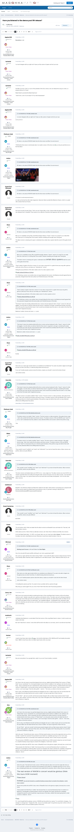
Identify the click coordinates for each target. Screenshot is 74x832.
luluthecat (8, 485)
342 (9, 237)
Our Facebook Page (25, 11)
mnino (8, 158)
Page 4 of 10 (38, 31)
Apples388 (8, 37)
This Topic (65, 7)
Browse (4, 7)
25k (9, 49)
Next (29, 31)
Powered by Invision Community (37, 829)
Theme (31, 828)
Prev (6, 31)
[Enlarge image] (56, 145)
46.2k (9, 605)
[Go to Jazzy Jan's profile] (8, 597)
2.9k (9, 171)
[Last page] (32, 32)
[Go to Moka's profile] (8, 438)
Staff (9, 11)
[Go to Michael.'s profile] (4, 25)
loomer (8, 635)
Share (58, 25)
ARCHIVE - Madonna (19, 26)
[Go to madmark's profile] (8, 620)
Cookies (43, 828)
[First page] (3, 32)
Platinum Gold (8, 134)
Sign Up (69, 2)
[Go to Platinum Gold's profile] (8, 139)
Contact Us (37, 828)
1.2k (9, 628)
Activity (10, 7)
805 (9, 392)
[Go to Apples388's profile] (8, 42)
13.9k (9, 717)
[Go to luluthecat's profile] (8, 490)
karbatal (8, 61)
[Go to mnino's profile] (8, 163)
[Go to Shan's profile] (8, 230)
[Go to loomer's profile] (8, 640)
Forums (3, 11)
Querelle (8, 380)
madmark (8, 615)
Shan (8, 225)
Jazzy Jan (8, 592)
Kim (8, 705)
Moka (8, 433)
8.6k (9, 648)
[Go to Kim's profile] (8, 710)
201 (9, 497)
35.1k (9, 74)
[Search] (71, 8)
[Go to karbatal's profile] (8, 66)
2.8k (9, 146)
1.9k (9, 554)
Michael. (10, 24)
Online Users (15, 11)
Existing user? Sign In (59, 3)
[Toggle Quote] (17, 113)
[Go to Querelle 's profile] (8, 385)
